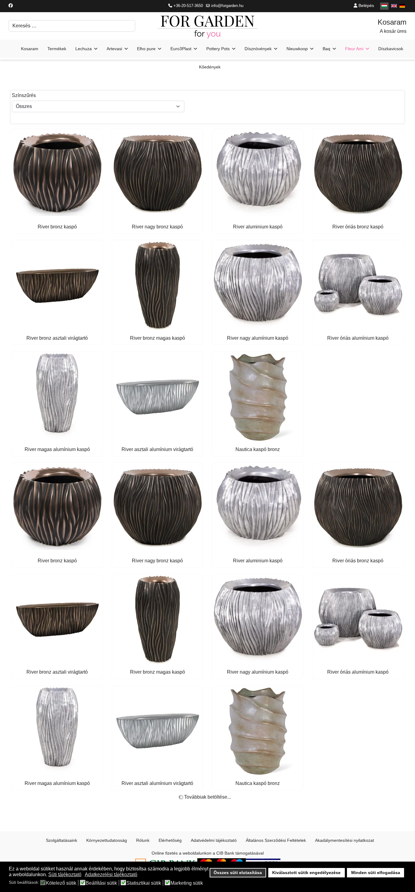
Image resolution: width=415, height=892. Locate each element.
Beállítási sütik (101, 883)
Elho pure (146, 48)
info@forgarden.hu (227, 6)
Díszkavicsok (390, 48)
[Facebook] (11, 5)
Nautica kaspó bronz (257, 449)
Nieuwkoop (297, 48)
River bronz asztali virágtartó (57, 338)
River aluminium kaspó (258, 226)
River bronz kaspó (57, 226)
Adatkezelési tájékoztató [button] (111, 874)
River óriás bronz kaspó (357, 226)
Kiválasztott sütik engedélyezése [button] (306, 872)
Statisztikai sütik (143, 883)
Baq (326, 48)
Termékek (56, 48)
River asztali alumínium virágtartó (157, 449)
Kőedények (210, 66)
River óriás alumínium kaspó (358, 338)
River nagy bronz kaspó (157, 226)
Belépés (365, 5)
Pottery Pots (218, 48)
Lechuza (83, 48)
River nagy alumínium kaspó (257, 338)
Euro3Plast (180, 48)
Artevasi (114, 48)
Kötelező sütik (61, 883)
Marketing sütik (186, 883)
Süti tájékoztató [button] (64, 874)
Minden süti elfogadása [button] (375, 872)
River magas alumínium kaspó (57, 449)
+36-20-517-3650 (188, 6)
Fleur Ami (354, 48)
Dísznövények (258, 48)
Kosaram (29, 48)
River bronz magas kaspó (157, 338)
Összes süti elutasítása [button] (238, 872)
